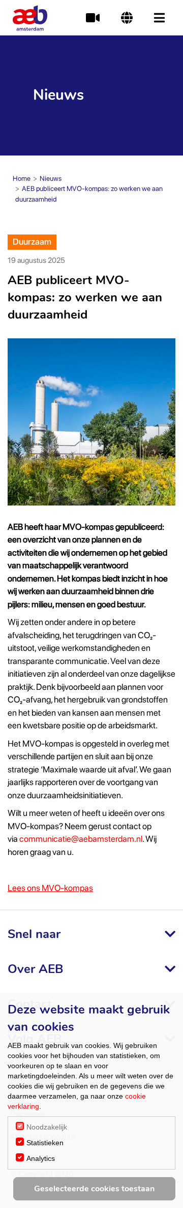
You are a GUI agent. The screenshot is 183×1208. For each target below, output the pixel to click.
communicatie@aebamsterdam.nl (80, 839)
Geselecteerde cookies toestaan (94, 1188)
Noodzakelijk (46, 1127)
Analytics (40, 1158)
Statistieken (45, 1143)
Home (21, 178)
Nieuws (51, 178)
